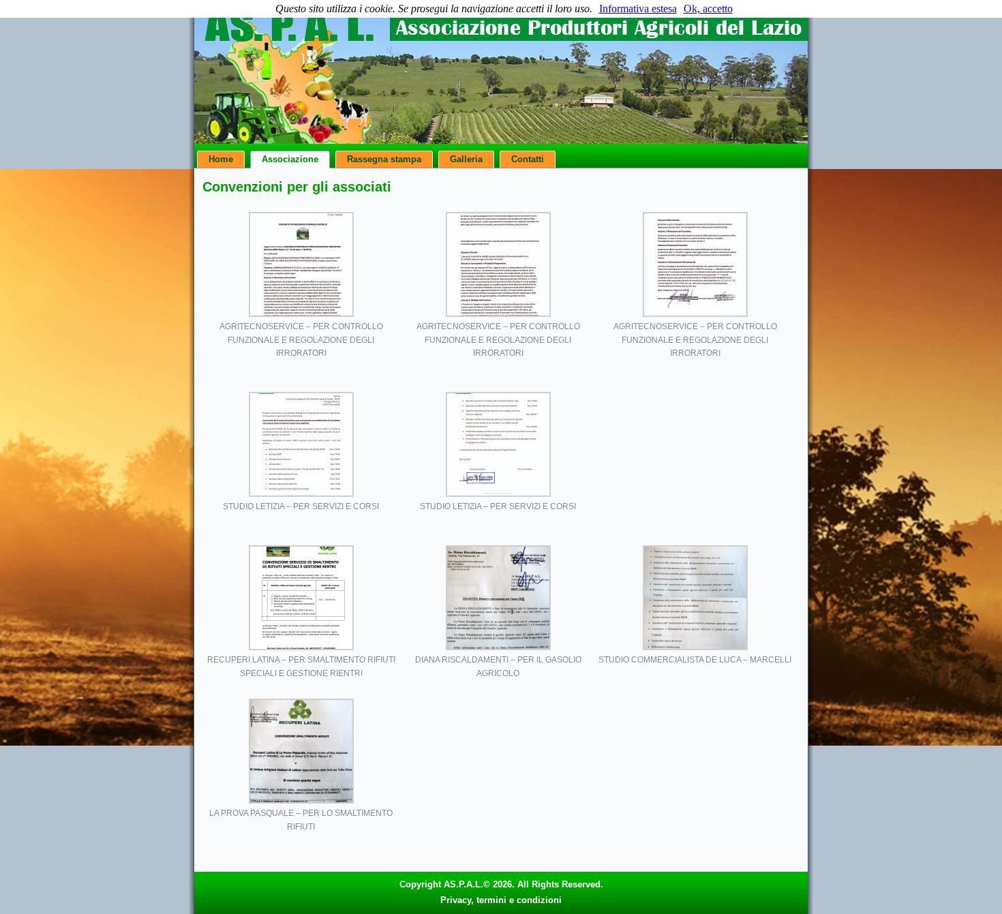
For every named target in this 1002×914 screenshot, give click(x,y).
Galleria (466, 159)
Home (221, 159)
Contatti (527, 159)
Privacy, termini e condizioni (501, 900)
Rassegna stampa (384, 159)
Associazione (290, 159)
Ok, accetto (708, 8)
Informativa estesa (638, 8)
